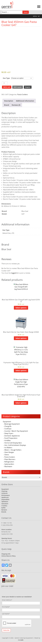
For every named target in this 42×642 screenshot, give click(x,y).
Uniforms (4, 493)
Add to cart (6, 87)
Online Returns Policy (8, 556)
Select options (21, 308)
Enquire (27, 87)
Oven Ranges (9, 452)
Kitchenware (5, 495)
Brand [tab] (6, 105)
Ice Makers (8, 447)
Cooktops (7, 429)
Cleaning (4, 491)
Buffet (3, 508)
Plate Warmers (9, 459)
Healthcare (5, 497)
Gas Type (6, 78)
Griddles (7, 440)
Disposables (5, 499)
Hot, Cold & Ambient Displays (15, 445)
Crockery (4, 506)
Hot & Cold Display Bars (13, 443)
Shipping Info (5, 554)
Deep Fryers (8, 433)
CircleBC (21, 640)
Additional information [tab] (25, 101)
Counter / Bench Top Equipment (16, 431)
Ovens (6, 455)
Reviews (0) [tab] (16, 105)
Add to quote (17, 87)
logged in (14, 273)
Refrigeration (9, 462)
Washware (8, 466)
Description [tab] (8, 101)
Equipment (7, 421)
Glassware (4, 504)
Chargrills (7, 426)
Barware (4, 510)
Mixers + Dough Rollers (12, 450)
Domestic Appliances (12, 436)
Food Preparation (10, 438)
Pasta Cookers (9, 457)
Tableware (4, 501)
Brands (3, 512)
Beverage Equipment (12, 424)
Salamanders (9, 464)
